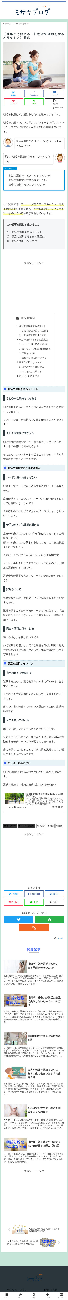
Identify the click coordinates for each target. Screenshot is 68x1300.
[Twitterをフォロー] (18, 919)
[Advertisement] (34, 288)
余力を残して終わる (32, 371)
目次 (23, 317)
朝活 (51, 826)
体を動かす (11, 826)
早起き (42, 826)
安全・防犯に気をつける (34, 357)
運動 (60, 826)
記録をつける (28, 353)
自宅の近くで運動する (33, 367)
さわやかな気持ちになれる (35, 330)
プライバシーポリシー (18, 1290)
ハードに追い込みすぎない (35, 344)
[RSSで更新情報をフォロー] (34, 927)
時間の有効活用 (27, 826)
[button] (61, 666)
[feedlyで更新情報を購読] (49, 919)
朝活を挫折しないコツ (30, 362)
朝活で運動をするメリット (32, 326)
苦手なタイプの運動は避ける (36, 348)
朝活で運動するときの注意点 (33, 339)
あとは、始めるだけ (29, 376)
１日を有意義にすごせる (34, 335)
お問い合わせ (50, 1290)
